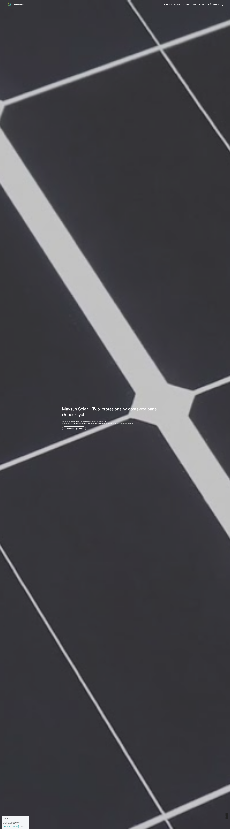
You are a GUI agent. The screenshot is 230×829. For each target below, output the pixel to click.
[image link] (9, 4)
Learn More (12, 816)
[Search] (208, 4)
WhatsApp (216, 4)
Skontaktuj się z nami (74, 429)
